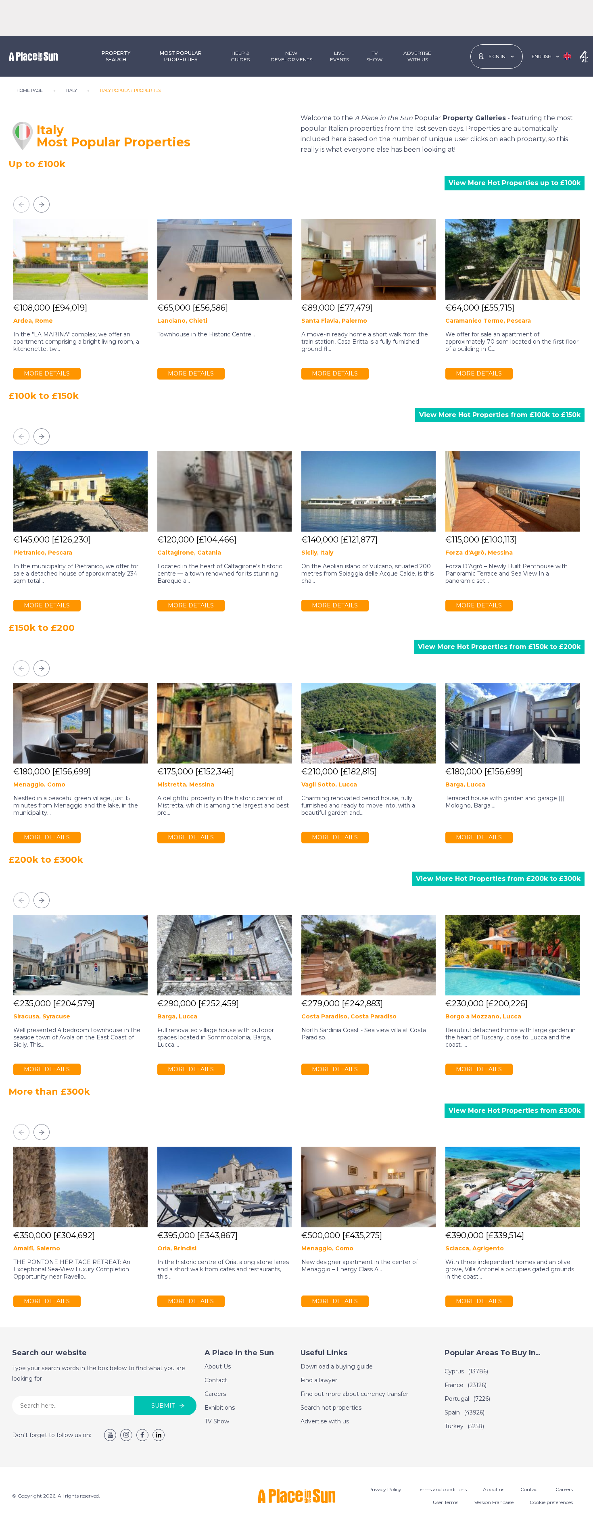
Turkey (464, 1426)
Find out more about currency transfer (354, 1394)
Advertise (417, 56)
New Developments (291, 56)
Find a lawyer (319, 1380)
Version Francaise (494, 1502)
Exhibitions (220, 1407)
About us (493, 1489)
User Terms (445, 1502)
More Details (47, 373)
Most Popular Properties (181, 56)
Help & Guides (240, 56)
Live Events (339, 56)
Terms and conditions (442, 1489)
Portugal (467, 1398)
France (466, 1385)
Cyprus (466, 1371)
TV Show (374, 56)
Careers (215, 1394)
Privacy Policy (384, 1489)
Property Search (116, 56)
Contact (216, 1380)
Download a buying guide (337, 1366)
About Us (218, 1366)
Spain (464, 1412)
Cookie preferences (551, 1502)
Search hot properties (331, 1407)
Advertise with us (325, 1421)
